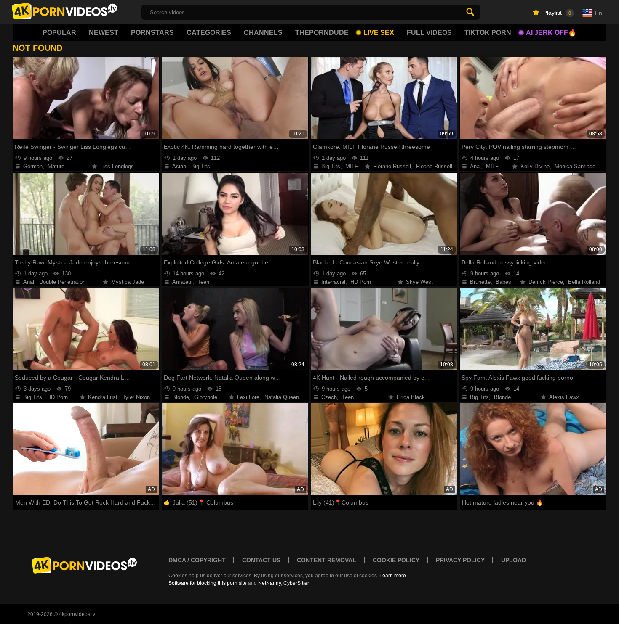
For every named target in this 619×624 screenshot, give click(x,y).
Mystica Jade (127, 282)
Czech (329, 397)
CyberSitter (296, 583)
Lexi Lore (248, 397)
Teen (203, 282)
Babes (503, 282)
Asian (179, 166)
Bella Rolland (584, 282)
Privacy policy (460, 560)
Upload (513, 560)
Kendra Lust (102, 397)
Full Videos (429, 32)
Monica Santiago (575, 166)
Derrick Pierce (545, 282)
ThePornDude (322, 32)
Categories (209, 32)
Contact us (261, 560)
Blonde (180, 397)
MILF (351, 166)
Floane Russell (434, 166)
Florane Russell (392, 166)
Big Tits (200, 166)
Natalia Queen (281, 397)
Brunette (480, 282)
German (33, 166)
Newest (103, 32)
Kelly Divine (535, 166)
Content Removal (326, 560)
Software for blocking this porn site (207, 583)
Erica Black (411, 397)
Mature (56, 166)
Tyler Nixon (136, 397)
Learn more (392, 576)
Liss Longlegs (117, 166)
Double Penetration (62, 282)
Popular (59, 32)
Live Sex (378, 32)
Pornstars (152, 32)
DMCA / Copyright (197, 560)
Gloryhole (205, 397)
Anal (475, 166)
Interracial (333, 282)
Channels (263, 32)
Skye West (419, 282)
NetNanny (269, 583)
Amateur (182, 282)
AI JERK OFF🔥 (551, 32)
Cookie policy (396, 560)
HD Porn (360, 282)
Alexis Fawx (564, 397)
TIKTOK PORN (487, 32)
